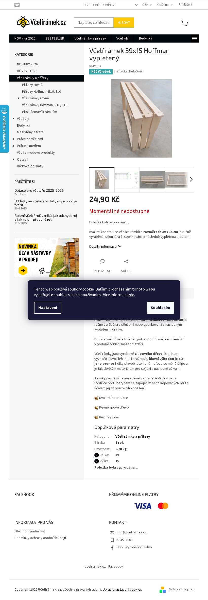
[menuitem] (24, 38)
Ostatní (22, 159)
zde (131, 295)
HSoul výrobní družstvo (134, 547)
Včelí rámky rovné (35, 98)
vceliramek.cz (95, 566)
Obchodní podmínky (98, 5)
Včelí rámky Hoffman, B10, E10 (44, 105)
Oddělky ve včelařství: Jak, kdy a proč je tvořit (45, 203)
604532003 (125, 540)
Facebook (116, 566)
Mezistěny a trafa (30, 132)
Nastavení (47, 308)
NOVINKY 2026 (27, 64)
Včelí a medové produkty (36, 152)
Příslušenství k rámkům (39, 111)
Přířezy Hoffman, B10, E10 (41, 91)
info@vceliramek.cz (132, 532)
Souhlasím (160, 308)
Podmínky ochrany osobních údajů (40, 537)
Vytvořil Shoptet (181, 589)
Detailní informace (103, 246)
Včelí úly (23, 118)
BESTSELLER (26, 71)
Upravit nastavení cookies (122, 589)
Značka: (130, 71)
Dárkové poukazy (30, 166)
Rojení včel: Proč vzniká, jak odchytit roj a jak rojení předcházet (45, 217)
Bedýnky (23, 125)
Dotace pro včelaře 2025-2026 (39, 190)
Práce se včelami (30, 139)
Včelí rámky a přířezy (32, 78)
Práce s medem (29, 145)
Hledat (123, 22)
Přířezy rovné (32, 84)
